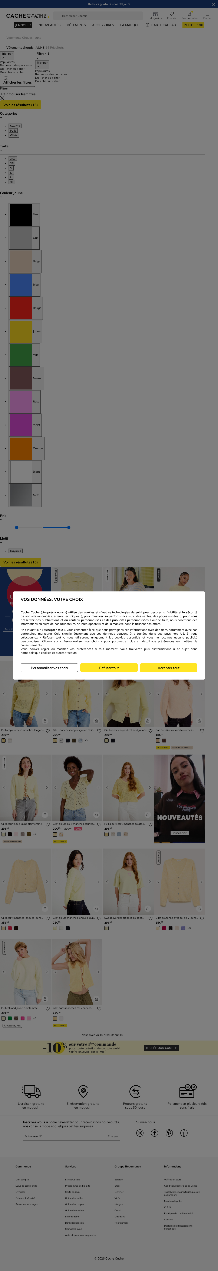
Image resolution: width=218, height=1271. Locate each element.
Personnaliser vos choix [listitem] (49, 668)
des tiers (161, 630)
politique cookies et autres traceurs (53, 653)
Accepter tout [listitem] (168, 668)
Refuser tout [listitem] (109, 668)
